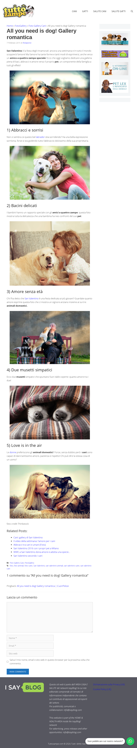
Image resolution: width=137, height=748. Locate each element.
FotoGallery (21, 25)
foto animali (19, 565)
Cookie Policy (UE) (102, 689)
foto (11, 565)
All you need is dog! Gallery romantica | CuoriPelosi (43, 585)
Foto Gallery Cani (37, 25)
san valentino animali (54, 565)
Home (10, 25)
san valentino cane (71, 565)
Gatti (85, 11)
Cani (74, 11)
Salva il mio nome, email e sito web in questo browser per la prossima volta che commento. (50, 661)
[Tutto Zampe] (18, 10)
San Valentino (32, 298)
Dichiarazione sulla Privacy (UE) (109, 684)
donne (13, 452)
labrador (40, 137)
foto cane (29, 565)
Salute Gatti (118, 11)
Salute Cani (99, 11)
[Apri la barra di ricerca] (132, 11)
